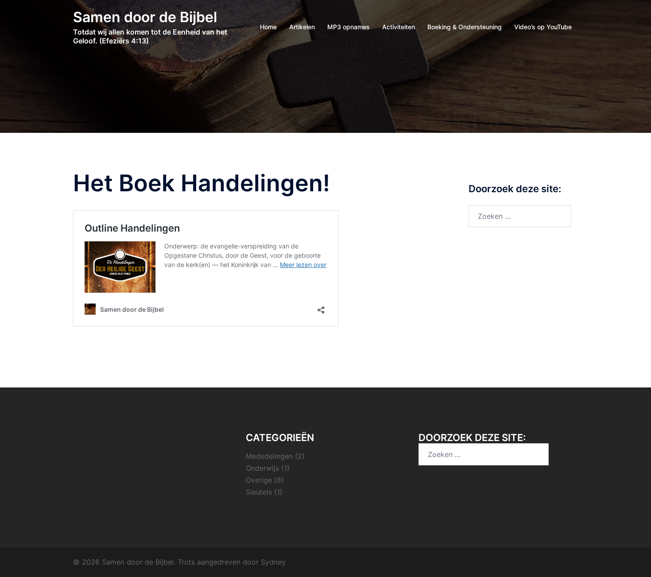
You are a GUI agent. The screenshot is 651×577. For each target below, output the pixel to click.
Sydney (273, 562)
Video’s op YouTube (543, 27)
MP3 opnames (348, 27)
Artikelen (302, 27)
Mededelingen (269, 456)
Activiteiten (398, 27)
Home (268, 27)
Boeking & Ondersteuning (464, 27)
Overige (259, 480)
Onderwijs (262, 468)
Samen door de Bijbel (145, 17)
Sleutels (259, 492)
